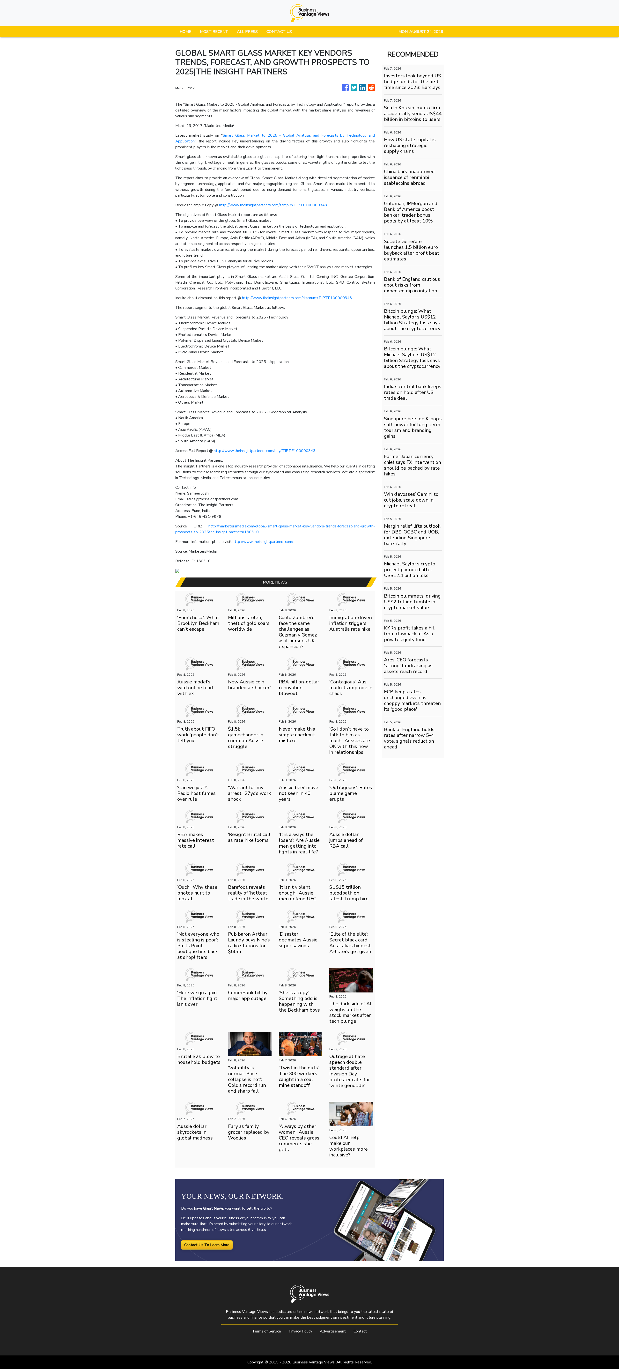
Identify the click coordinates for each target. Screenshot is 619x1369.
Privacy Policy (300, 1331)
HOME (185, 31)
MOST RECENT (214, 31)
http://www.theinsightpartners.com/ (263, 541)
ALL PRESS (247, 31)
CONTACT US (279, 31)
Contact (360, 1331)
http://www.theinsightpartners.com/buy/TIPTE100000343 (265, 450)
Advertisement (333, 1331)
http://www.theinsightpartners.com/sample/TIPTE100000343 (273, 205)
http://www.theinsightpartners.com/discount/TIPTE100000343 (297, 298)
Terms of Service (266, 1331)
